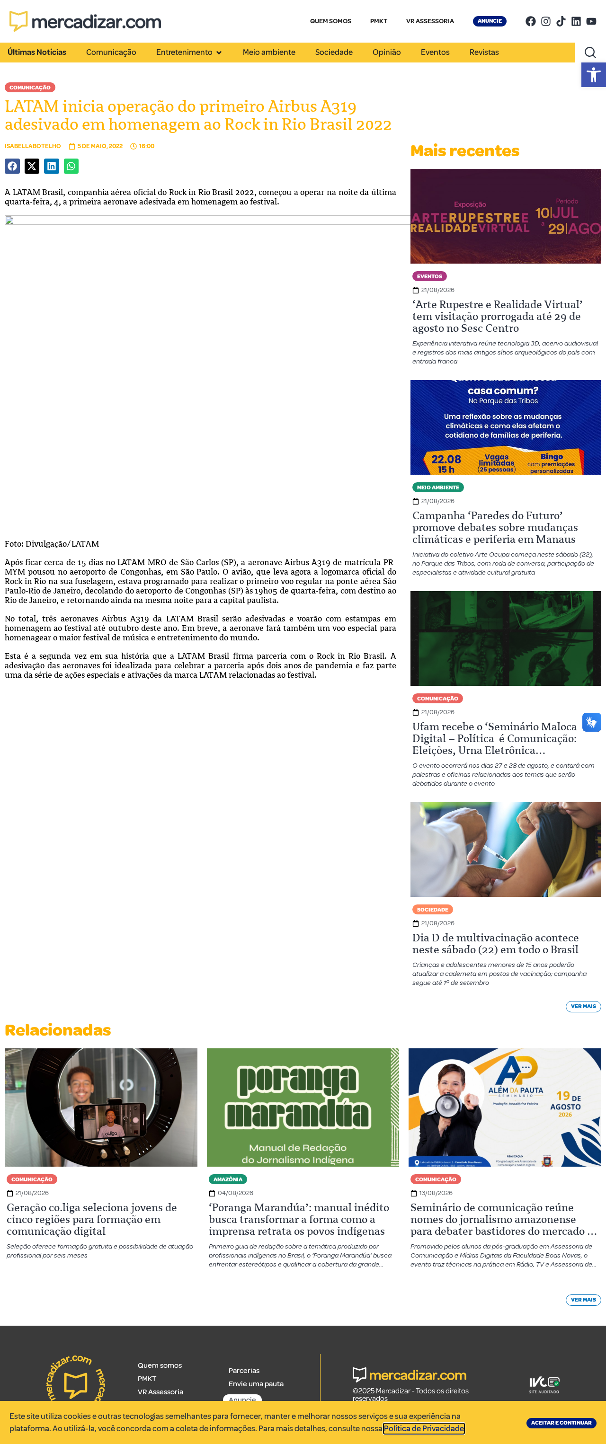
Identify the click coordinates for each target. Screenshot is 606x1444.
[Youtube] (591, 21)
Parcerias (244, 1370)
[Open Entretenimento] (219, 52)
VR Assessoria (160, 1392)
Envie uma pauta (256, 1384)
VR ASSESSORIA (430, 21)
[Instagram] (546, 21)
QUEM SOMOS (330, 21)
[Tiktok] (561, 21)
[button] (593, 74)
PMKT (378, 21)
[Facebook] (531, 21)
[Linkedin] (576, 21)
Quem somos (160, 1365)
